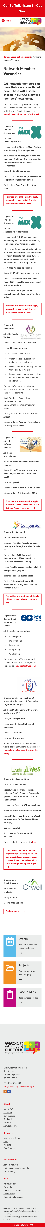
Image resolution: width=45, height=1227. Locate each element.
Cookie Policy (9, 1187)
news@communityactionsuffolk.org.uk (21, 114)
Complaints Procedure (13, 1197)
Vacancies (7, 1122)
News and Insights (11, 1138)
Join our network (10, 1164)
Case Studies (9, 1148)
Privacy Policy (9, 1183)
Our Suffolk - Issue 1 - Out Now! (22, 8)
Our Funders (8, 1119)
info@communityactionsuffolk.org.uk (19, 1086)
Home (6, 56)
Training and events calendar (16, 1168)
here (34, 842)
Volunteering (9, 1171)
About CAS (8, 1109)
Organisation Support (21, 56)
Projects (7, 1144)
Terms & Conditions (12, 1190)
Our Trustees (9, 1115)
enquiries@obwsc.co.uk (25, 665)
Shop (5, 1141)
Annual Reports (10, 1125)
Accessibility (9, 1193)
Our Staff (7, 1112)
